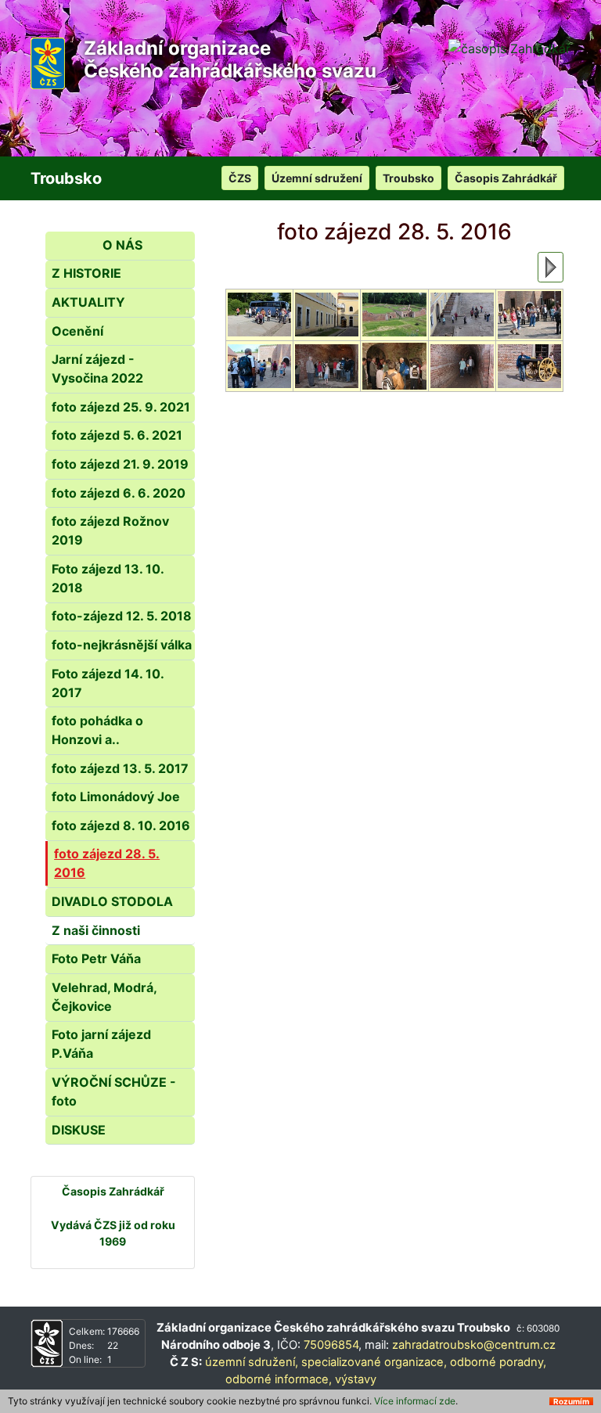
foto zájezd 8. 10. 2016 (121, 825)
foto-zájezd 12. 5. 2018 (122, 616)
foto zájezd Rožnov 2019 (110, 530)
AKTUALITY (88, 302)
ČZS (240, 178)
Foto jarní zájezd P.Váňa (101, 1043)
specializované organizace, (374, 1362)
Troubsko (408, 178)
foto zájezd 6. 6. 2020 (118, 493)
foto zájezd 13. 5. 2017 (120, 768)
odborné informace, (278, 1379)
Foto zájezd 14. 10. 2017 (108, 683)
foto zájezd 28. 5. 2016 (107, 863)
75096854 (331, 1345)
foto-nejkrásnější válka (122, 645)
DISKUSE (79, 1130)
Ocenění (77, 331)
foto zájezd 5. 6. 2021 (117, 435)
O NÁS (122, 245)
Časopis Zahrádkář (506, 178)
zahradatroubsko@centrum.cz (474, 1345)
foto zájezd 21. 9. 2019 (120, 464)
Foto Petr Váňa (96, 958)
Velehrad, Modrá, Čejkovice (104, 997)
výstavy (355, 1379)
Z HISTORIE (86, 273)
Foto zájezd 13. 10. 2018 (108, 578)
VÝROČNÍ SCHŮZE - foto (114, 1091)
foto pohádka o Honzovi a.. (97, 730)
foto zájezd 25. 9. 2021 (121, 407)
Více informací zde (414, 1401)
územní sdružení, (251, 1362)
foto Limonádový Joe (116, 796)
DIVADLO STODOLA (112, 901)
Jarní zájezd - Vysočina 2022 (97, 368)
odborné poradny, (498, 1362)
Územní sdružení (317, 178)
